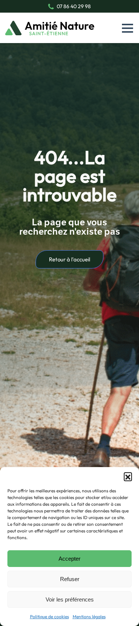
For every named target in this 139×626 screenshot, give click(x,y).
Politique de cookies (49, 616)
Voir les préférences (70, 599)
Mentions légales (89, 616)
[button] (128, 476)
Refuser (69, 579)
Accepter (69, 558)
